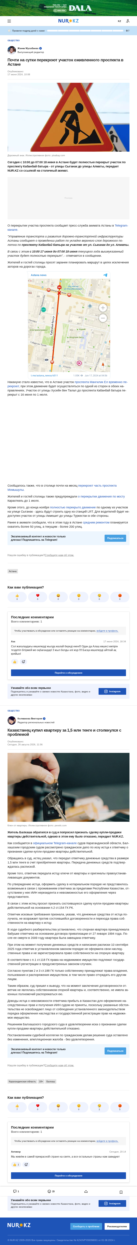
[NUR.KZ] (68, 21)
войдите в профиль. (107, 630)
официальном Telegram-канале (55, 843)
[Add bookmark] (121, 1192)
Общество (14, 40)
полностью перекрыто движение (73, 507)
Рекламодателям (117, 1226)
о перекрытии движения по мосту (101, 496)
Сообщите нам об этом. (59, 555)
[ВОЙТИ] (127, 21)
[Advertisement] (68, 198)
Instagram (114, 691)
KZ (119, 21)
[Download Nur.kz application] (68, 8)
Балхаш (50, 1081)
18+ (41, 1081)
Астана (13, 571)
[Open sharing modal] (86, 1191)
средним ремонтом (96, 522)
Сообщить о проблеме (86, 1226)
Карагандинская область (22, 1081)
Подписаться (115, 538)
